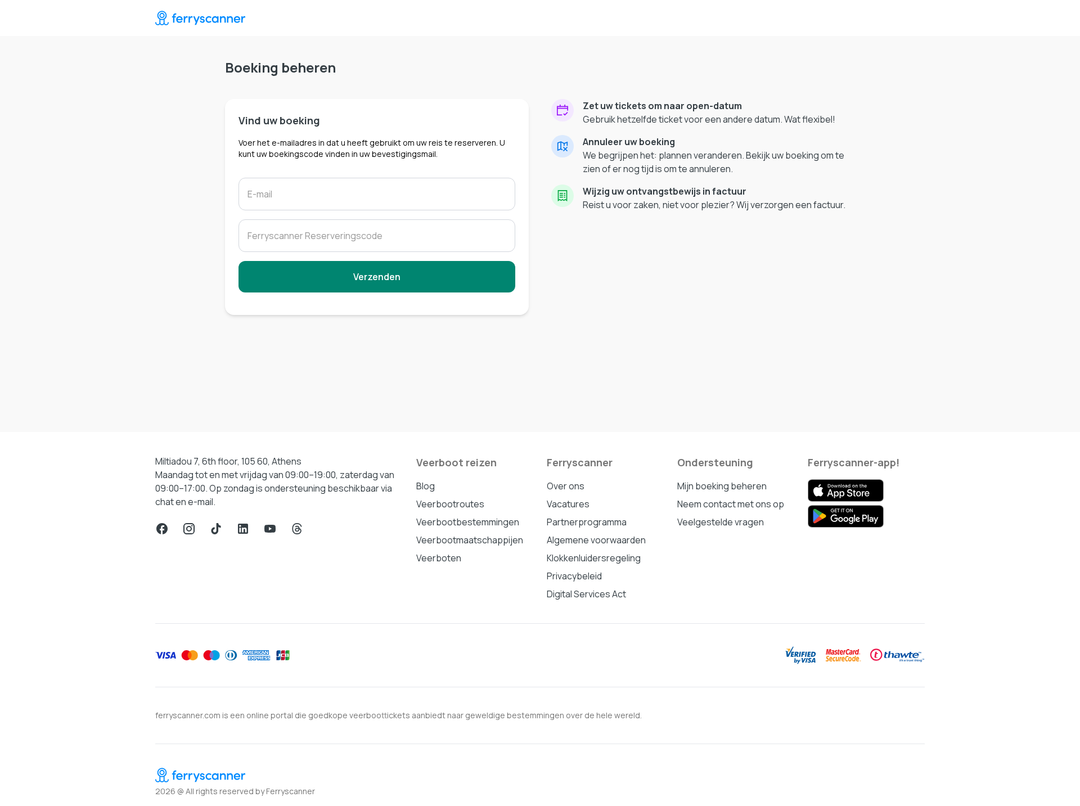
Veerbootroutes (450, 504)
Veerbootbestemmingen (467, 522)
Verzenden (376, 277)
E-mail (260, 194)
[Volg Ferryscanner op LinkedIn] (243, 528)
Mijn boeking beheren (722, 486)
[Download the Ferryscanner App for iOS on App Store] (846, 490)
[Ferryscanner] (200, 18)
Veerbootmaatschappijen (469, 540)
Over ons (565, 486)
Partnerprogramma (587, 522)
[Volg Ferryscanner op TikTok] (216, 528)
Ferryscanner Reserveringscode (315, 235)
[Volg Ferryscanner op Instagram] (189, 528)
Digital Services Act (586, 594)
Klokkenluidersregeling (594, 558)
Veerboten (438, 558)
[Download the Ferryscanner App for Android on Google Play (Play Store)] (846, 516)
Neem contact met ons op (730, 504)
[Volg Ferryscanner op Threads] (297, 528)
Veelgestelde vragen (720, 522)
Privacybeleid (574, 576)
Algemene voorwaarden (596, 540)
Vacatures (568, 504)
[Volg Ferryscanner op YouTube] (270, 528)
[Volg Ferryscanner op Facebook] (162, 528)
